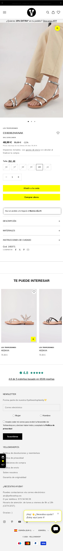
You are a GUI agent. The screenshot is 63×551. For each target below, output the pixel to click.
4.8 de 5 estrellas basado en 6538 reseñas (31, 379)
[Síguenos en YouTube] (19, 521)
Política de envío (11, 467)
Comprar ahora (31, 197)
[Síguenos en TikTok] (27, 521)
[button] (3, 461)
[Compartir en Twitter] (20, 250)
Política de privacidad (13, 458)
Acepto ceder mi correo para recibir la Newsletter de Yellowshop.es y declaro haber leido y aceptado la (29, 425)
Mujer (18, 415)
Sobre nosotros (10, 472)
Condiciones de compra (14, 463)
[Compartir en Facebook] (16, 250)
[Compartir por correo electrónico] (28, 250)
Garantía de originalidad (14, 477)
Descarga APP (50, 21)
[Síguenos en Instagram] (4, 521)
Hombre (46, 415)
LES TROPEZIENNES (10, 128)
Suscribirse (12, 437)
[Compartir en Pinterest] (24, 250)
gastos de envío (33, 150)
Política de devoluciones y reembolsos (21, 453)
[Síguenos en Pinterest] (12, 521)
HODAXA (5, 350)
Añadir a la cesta (31, 188)
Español (42, 530)
